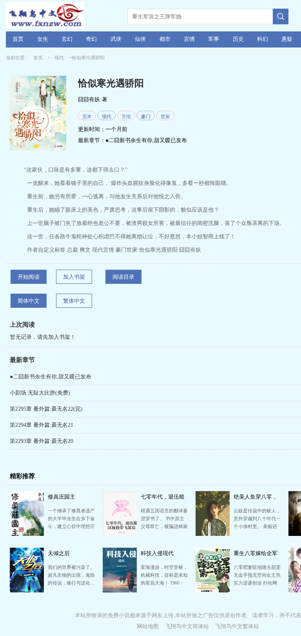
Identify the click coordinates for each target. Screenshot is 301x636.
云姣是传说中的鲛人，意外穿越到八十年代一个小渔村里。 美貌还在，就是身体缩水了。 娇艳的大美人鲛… (257, 526)
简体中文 (29, 301)
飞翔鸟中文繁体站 (237, 626)
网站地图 (148, 626)
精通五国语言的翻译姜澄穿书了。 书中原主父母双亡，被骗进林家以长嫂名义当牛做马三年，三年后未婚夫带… (164, 526)
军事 (213, 39)
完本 (87, 116)
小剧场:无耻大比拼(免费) (40, 393)
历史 (238, 39)
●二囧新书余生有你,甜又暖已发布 (146, 140)
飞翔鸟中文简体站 (187, 626)
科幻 (262, 39)
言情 (189, 39)
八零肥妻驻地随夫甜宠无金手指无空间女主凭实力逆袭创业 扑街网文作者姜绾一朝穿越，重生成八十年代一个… (257, 583)
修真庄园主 (61, 497)
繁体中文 (74, 301)
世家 (165, 116)
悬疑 (286, 39)
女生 (42, 39)
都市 (165, 39)
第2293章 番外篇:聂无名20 (41, 441)
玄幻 (67, 39)
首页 (18, 39)
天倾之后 (59, 553)
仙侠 (140, 39)
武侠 (116, 39)
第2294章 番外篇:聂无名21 (41, 425)
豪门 (145, 116)
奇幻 (91, 39)
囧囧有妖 (89, 99)
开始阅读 (29, 277)
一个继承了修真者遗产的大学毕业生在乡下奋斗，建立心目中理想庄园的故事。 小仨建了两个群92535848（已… (71, 526)
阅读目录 (123, 277)
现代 (59, 57)
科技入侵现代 (157, 553)
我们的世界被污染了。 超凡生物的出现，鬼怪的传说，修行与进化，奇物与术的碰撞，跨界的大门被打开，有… (71, 583)
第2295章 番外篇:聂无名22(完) (46, 409)
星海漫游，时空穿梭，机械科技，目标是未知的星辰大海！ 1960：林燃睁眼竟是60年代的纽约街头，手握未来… (164, 583)
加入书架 (74, 277)
